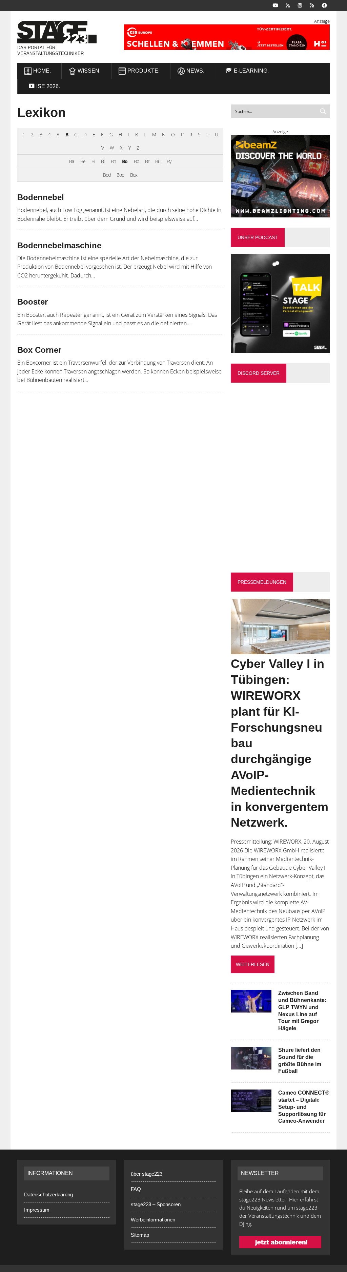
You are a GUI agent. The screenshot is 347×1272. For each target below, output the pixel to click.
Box (133, 175)
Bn (113, 161)
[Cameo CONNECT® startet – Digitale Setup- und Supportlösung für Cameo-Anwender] (251, 1108)
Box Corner (39, 349)
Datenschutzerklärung (48, 1194)
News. (195, 71)
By (169, 161)
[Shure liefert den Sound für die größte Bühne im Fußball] (251, 1064)
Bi (93, 161)
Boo (120, 175)
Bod (106, 175)
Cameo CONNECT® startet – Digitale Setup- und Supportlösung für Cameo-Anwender (303, 1107)
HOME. (42, 71)
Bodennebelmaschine (59, 245)
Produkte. (143, 71)
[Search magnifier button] (323, 111)
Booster (32, 301)
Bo (124, 161)
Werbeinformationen (153, 1219)
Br (147, 161)
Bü (157, 161)
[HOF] (227, 37)
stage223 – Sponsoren (156, 1204)
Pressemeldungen (262, 582)
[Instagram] (299, 5)
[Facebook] (324, 5)
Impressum (36, 1210)
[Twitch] (312, 5)
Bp (136, 161)
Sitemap (140, 1235)
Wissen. (89, 71)
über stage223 (146, 1174)
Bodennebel (40, 197)
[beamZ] (280, 176)
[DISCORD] (287, 5)
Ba (71, 161)
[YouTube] (275, 5)
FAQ (136, 1189)
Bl (102, 161)
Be (82, 161)
